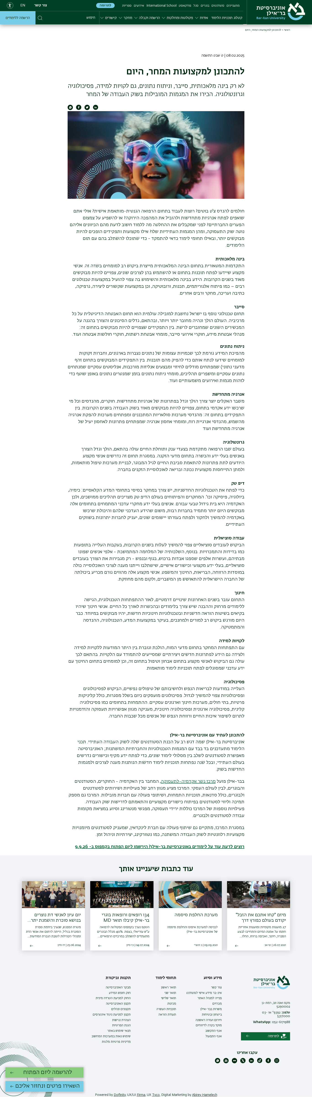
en (22, 5)
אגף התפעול (214, 1036)
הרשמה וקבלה (149, 18)
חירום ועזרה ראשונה (209, 1020)
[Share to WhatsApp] (70, 109)
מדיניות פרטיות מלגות (116, 1041)
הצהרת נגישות (121, 1020)
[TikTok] (259, 1062)
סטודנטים (218, 5)
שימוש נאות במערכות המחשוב (111, 1036)
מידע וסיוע (213, 978)
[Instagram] (276, 1062)
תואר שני (170, 993)
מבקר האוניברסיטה (118, 987)
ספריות (127, 5)
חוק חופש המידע (120, 993)
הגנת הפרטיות (121, 1025)
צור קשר (40, 5)
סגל (195, 5)
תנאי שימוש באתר (119, 1030)
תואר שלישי (168, 998)
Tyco (156, 1095)
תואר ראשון (168, 987)
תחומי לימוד (166, 978)
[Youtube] (226, 1062)
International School (161, 5)
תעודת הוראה (167, 1014)
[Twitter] (243, 1062)
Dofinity (120, 1095)
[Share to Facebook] (78, 109)
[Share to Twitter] (87, 109)
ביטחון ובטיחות (212, 1014)
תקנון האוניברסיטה (118, 1003)
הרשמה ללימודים (17, 18)
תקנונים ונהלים (121, 1009)
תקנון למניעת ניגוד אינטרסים (112, 1014)
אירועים (139, 5)
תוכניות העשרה (166, 1009)
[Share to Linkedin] (95, 109)
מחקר (128, 18)
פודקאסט (185, 5)
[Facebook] (268, 1062)
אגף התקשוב (213, 1030)
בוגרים (205, 5)
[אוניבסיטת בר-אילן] (280, 11)
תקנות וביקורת (118, 978)
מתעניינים (233, 5)
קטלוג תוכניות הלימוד (226, 18)
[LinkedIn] (251, 1062)
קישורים (111, 18)
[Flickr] (234, 1062)
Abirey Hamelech (204, 1095)
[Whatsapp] (217, 1062)
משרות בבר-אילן (211, 1009)
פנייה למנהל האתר (210, 998)
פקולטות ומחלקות (180, 18)
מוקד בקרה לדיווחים (209, 1025)
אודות (204, 18)
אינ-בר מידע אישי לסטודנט (204, 993)
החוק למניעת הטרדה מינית (113, 998)
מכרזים (217, 1003)
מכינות (171, 1003)
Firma (141, 1095)
